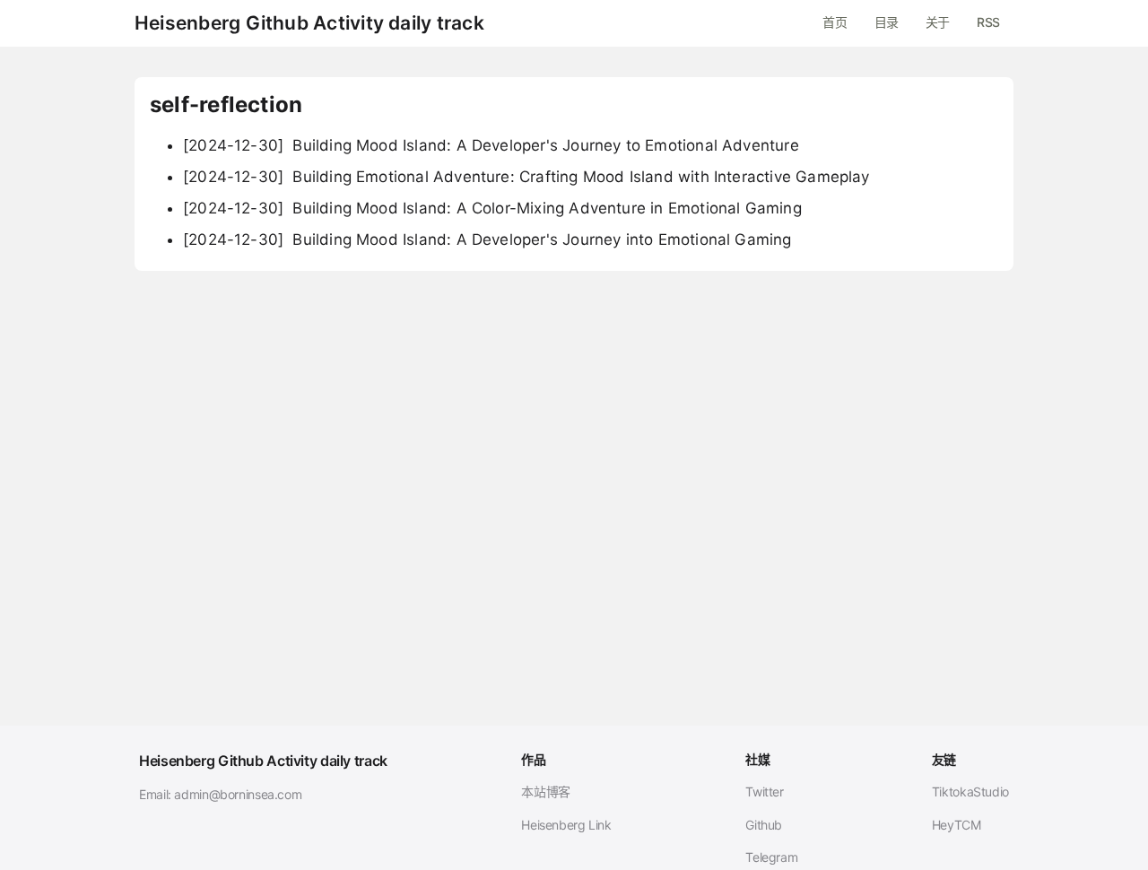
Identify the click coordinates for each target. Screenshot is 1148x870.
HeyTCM (956, 824)
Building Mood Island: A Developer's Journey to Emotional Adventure (491, 145)
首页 (834, 22)
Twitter (764, 791)
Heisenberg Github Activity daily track (309, 23)
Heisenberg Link (566, 824)
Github (763, 824)
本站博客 (545, 791)
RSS (988, 22)
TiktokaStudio (970, 791)
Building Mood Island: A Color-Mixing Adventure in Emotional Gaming (492, 208)
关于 (938, 22)
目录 (886, 22)
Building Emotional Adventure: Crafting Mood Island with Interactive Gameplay (526, 177)
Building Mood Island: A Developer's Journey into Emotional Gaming (487, 239)
